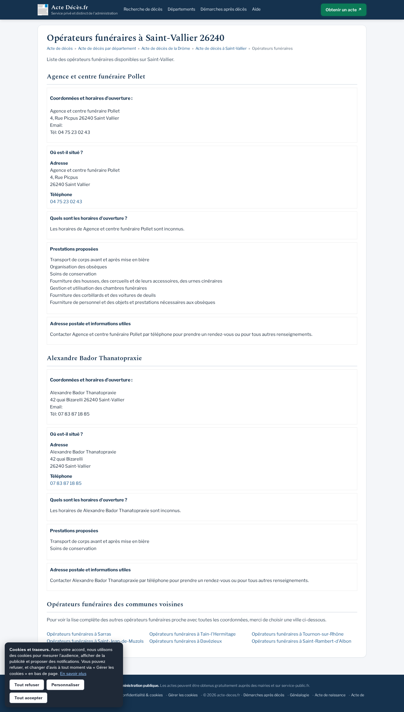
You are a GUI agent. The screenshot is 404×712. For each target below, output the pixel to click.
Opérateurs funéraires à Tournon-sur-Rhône (298, 634)
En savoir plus (73, 673)
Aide (256, 9)
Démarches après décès (224, 9)
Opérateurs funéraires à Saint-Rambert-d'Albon (301, 641)
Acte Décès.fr (84, 9)
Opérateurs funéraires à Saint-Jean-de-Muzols (95, 641)
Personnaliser (65, 684)
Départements (181, 9)
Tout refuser (26, 684)
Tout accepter (28, 697)
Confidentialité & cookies (141, 695)
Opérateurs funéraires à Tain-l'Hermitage (192, 634)
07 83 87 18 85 (66, 483)
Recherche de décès (143, 9)
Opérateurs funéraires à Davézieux (185, 641)
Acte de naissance (330, 695)
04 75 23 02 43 (66, 201)
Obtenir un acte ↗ (344, 9)
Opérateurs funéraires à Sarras (79, 634)
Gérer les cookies (183, 695)
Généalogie (299, 695)
